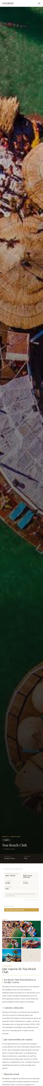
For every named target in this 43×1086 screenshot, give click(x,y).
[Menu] (39, 3)
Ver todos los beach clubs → (15, 909)
